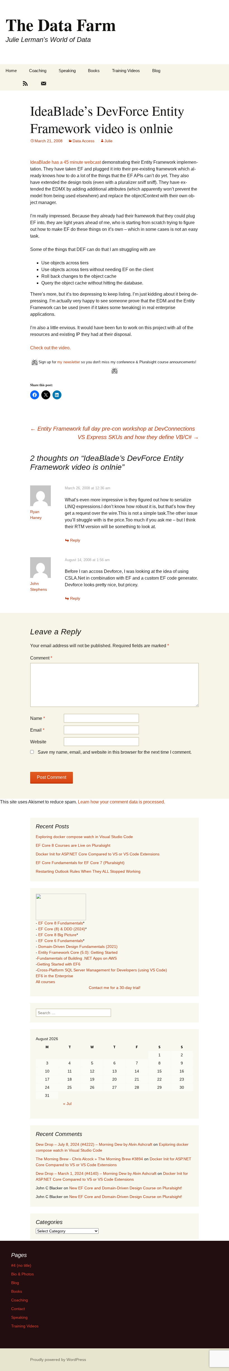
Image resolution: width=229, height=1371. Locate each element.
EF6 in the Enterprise (54, 976)
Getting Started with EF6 (58, 964)
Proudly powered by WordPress (58, 1359)
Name (37, 718)
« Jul (67, 1103)
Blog (156, 70)
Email (37, 730)
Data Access (83, 141)
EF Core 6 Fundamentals (60, 940)
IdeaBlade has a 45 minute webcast (65, 162)
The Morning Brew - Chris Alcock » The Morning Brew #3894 (89, 1159)
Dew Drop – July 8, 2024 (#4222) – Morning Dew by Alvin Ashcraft (94, 1144)
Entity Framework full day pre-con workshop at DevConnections (112, 429)
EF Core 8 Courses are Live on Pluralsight (73, 845)
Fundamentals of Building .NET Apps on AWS (77, 958)
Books (94, 70)
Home (11, 70)
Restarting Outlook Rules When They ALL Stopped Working (88, 871)
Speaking (67, 70)
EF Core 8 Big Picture (57, 935)
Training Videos (126, 70)
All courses (45, 981)
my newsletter (68, 362)
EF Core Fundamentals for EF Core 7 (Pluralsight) (80, 862)
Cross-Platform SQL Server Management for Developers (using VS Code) (102, 970)
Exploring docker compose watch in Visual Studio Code (84, 836)
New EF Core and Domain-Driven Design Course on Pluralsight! (125, 1188)
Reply (75, 540)
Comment (41, 658)
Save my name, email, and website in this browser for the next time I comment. (115, 752)
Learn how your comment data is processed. (121, 802)
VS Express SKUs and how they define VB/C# (138, 437)
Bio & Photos (22, 1274)
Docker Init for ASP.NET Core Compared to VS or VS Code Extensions (97, 854)
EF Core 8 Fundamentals (60, 923)
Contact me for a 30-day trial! (114, 987)
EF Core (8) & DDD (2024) (61, 929)
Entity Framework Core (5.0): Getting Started (78, 952)
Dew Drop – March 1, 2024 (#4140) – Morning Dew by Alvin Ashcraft (96, 1173)
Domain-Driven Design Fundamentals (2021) (78, 946)
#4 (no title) (21, 1265)
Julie (108, 141)
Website (38, 741)
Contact (18, 1308)
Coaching (37, 70)
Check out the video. (50, 347)
